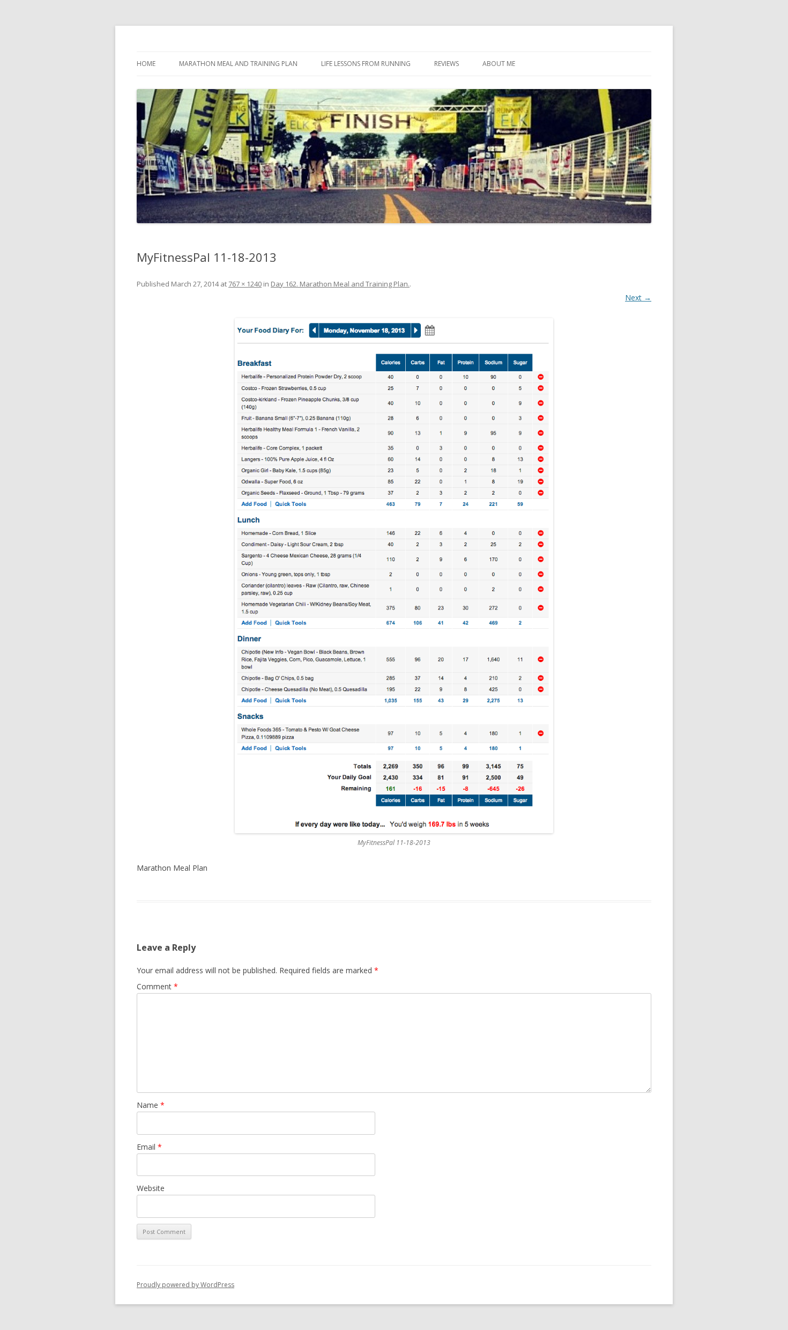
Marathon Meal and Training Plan (238, 63)
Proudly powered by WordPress (185, 1284)
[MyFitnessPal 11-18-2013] (394, 575)
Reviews (446, 63)
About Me (498, 63)
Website (151, 1188)
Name (151, 1105)
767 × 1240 (245, 284)
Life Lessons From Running (366, 63)
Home (146, 63)
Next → (638, 297)
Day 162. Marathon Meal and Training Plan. (340, 284)
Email (149, 1147)
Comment (157, 986)
